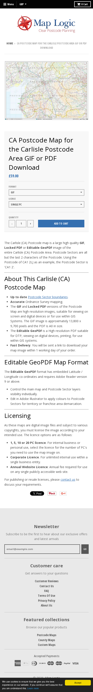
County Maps (46, 640)
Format (12, 186)
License (12, 198)
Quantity (13, 217)
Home (9, 43)
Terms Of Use (46, 595)
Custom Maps (46, 645)
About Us (46, 605)
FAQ (46, 591)
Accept (77, 682)
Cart (84, 4)
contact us (68, 479)
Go (85, 549)
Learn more (33, 688)
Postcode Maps (46, 635)
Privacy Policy (46, 600)
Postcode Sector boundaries (48, 297)
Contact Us (47, 586)
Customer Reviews (46, 581)
